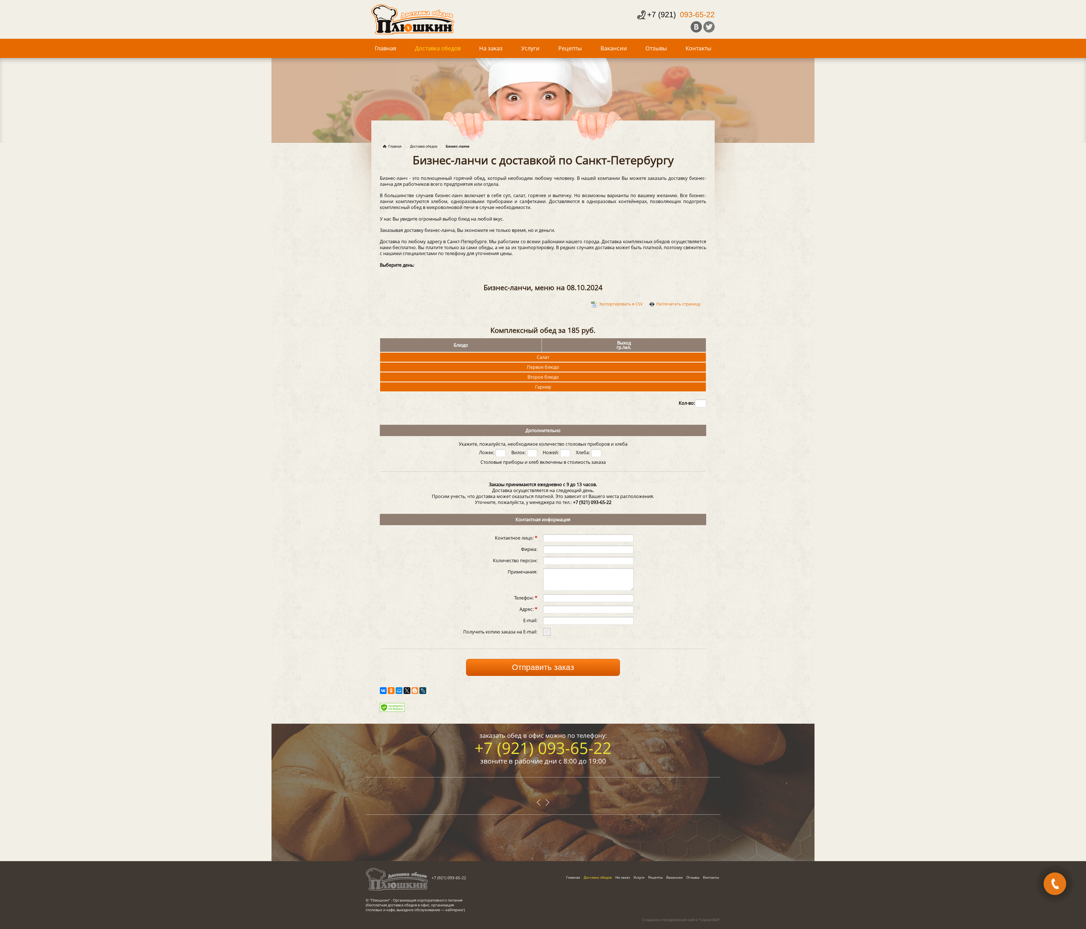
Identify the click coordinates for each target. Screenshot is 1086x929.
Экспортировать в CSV (621, 304)
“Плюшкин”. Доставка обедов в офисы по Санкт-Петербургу (412, 19)
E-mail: (530, 620)
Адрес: (528, 608)
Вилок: (519, 452)
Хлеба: (583, 452)
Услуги (530, 48)
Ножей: (551, 452)
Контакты (698, 48)
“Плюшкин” (380, 900)
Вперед (539, 802)
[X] (407, 690)
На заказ (491, 48)
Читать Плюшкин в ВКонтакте (696, 27)
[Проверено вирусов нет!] (392, 710)
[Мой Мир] (399, 690)
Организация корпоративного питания (427, 900)
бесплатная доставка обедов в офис (398, 905)
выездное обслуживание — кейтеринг (430, 909)
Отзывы (656, 48)
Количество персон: (515, 560)
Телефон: (525, 597)
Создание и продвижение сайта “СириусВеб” (681, 919)
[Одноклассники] (391, 690)
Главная (385, 48)
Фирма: (529, 548)
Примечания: (522, 571)
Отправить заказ (543, 667)
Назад (547, 802)
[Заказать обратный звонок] (1055, 884)
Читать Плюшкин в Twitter (709, 27)
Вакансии (613, 48)
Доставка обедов (438, 48)
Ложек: (487, 452)
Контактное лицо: (516, 537)
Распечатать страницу (678, 304)
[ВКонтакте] (383, 690)
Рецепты (570, 48)
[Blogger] (414, 690)
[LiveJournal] (422, 690)
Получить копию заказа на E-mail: (500, 631)
